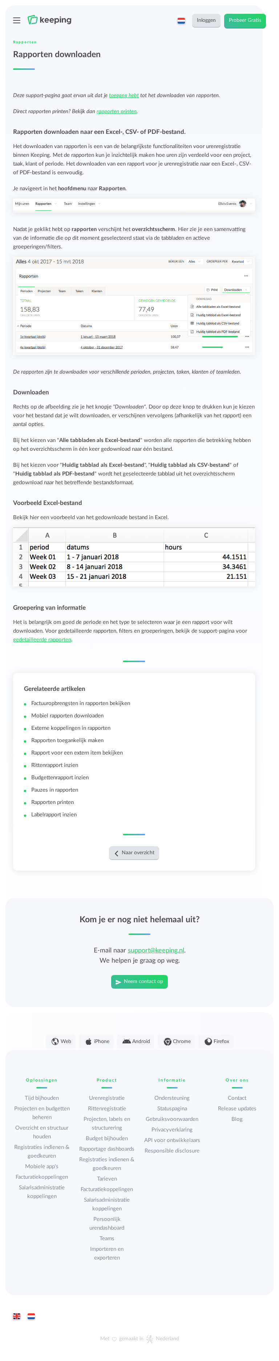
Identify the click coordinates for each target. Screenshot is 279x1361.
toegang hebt (124, 95)
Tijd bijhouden (42, 1098)
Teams (107, 1238)
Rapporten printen (52, 802)
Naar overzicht (138, 852)
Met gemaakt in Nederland (139, 1338)
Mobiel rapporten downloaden (67, 716)
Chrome (182, 1041)
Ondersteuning (172, 1098)
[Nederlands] (31, 1317)
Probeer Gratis (245, 20)
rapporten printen (117, 111)
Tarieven (107, 1179)
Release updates (237, 1108)
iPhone (101, 1041)
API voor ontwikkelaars (172, 1140)
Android (141, 1041)
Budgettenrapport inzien (60, 777)
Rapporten (25, 42)
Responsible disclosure (172, 1151)
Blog (237, 1119)
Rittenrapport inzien (54, 765)
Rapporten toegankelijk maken (67, 740)
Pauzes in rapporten (54, 790)
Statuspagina (172, 1108)
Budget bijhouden (107, 1138)
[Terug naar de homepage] (55, 20)
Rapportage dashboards (106, 1149)
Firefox (221, 1041)
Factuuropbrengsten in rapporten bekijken (80, 703)
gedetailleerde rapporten (42, 639)
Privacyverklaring (172, 1130)
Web (66, 1041)
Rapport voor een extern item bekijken (77, 753)
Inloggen (206, 20)
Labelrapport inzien (54, 814)
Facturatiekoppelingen (42, 1177)
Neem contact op (143, 981)
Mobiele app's (41, 1166)
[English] (16, 1317)
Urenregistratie (107, 1098)
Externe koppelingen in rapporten (70, 728)
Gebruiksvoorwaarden (172, 1119)
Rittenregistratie (107, 1108)
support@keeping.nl (156, 950)
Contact (237, 1098)
